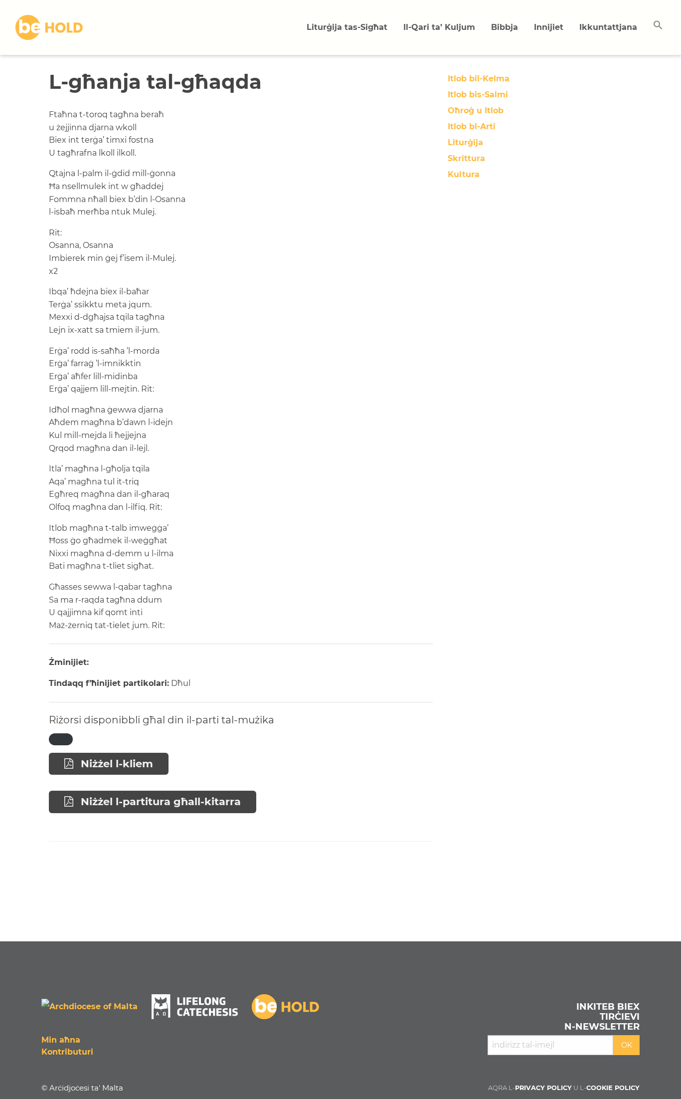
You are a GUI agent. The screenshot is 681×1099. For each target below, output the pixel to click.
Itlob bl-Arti (472, 126)
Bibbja (504, 27)
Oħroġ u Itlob (476, 110)
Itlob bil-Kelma (479, 78)
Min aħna (60, 1040)
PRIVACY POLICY (543, 1088)
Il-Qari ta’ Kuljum (439, 27)
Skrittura (466, 158)
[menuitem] (347, 27)
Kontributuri (67, 1052)
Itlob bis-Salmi (478, 94)
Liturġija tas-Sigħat (347, 27)
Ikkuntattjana (608, 27)
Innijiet (548, 27)
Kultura (464, 174)
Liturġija (465, 142)
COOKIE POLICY (613, 1088)
